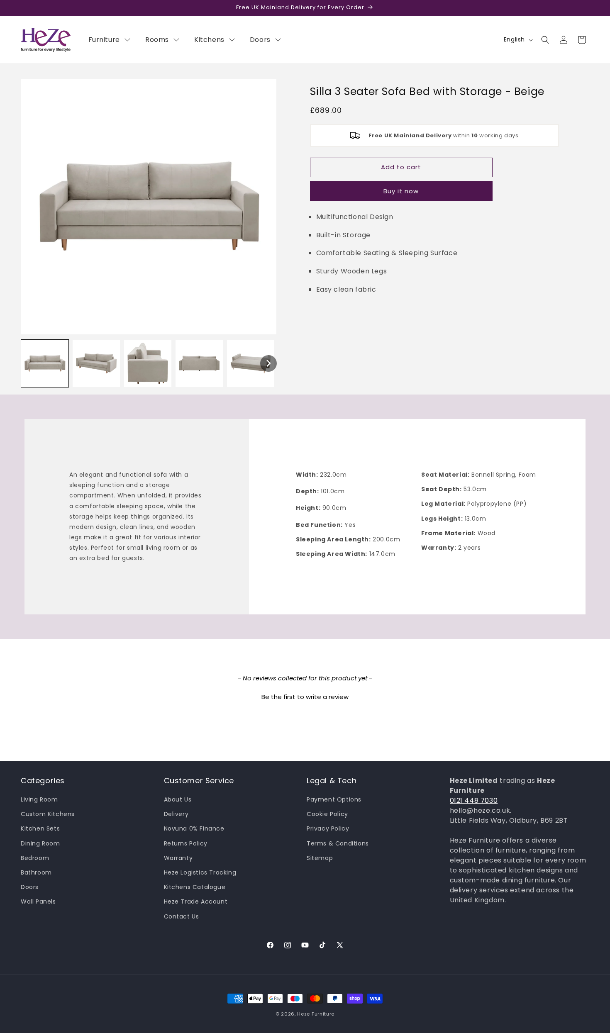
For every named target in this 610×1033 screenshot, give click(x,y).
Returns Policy (185, 843)
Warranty (178, 858)
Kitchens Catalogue (195, 887)
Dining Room (40, 843)
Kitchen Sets (40, 828)
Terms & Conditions (338, 843)
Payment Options (334, 799)
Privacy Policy (328, 828)
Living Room (39, 799)
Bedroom (35, 858)
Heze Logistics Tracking (200, 872)
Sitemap (320, 858)
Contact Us (181, 916)
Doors (30, 887)
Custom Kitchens (48, 814)
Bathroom (36, 872)
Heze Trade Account (196, 901)
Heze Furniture (315, 1014)
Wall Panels (38, 901)
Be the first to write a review (305, 696)
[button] (545, 40)
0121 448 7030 (474, 800)
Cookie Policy (327, 814)
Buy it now (401, 191)
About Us (178, 799)
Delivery (176, 814)
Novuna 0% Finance (194, 828)
